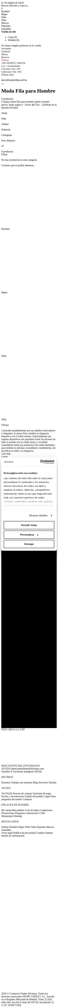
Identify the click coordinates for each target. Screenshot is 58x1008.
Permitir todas (29, 525)
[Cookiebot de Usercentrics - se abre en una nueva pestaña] (41, 462)
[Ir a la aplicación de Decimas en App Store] (29, 720)
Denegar (29, 544)
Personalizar (27, 534)
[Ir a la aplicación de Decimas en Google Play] (29, 703)
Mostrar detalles (38, 515)
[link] (7, 74)
